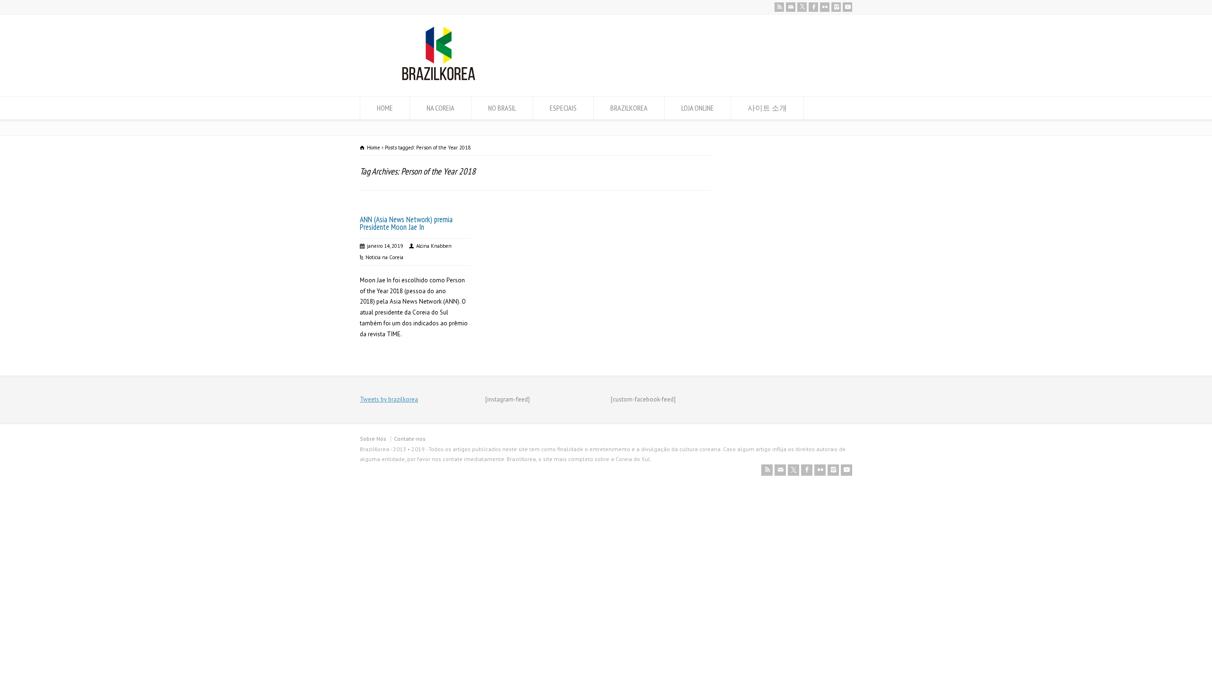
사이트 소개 (767, 108)
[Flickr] (824, 7)
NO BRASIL (502, 108)
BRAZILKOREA (629, 108)
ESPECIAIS (563, 108)
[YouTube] (847, 7)
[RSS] (779, 7)
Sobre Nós (373, 438)
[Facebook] (813, 7)
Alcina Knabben (434, 246)
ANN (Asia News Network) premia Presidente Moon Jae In (406, 223)
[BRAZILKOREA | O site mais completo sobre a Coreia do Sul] (439, 78)
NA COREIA (440, 108)
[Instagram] (836, 7)
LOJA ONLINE (697, 108)
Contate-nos (410, 438)
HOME (385, 108)
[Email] (790, 7)
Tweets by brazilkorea (389, 399)
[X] (802, 7)
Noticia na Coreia (384, 257)
